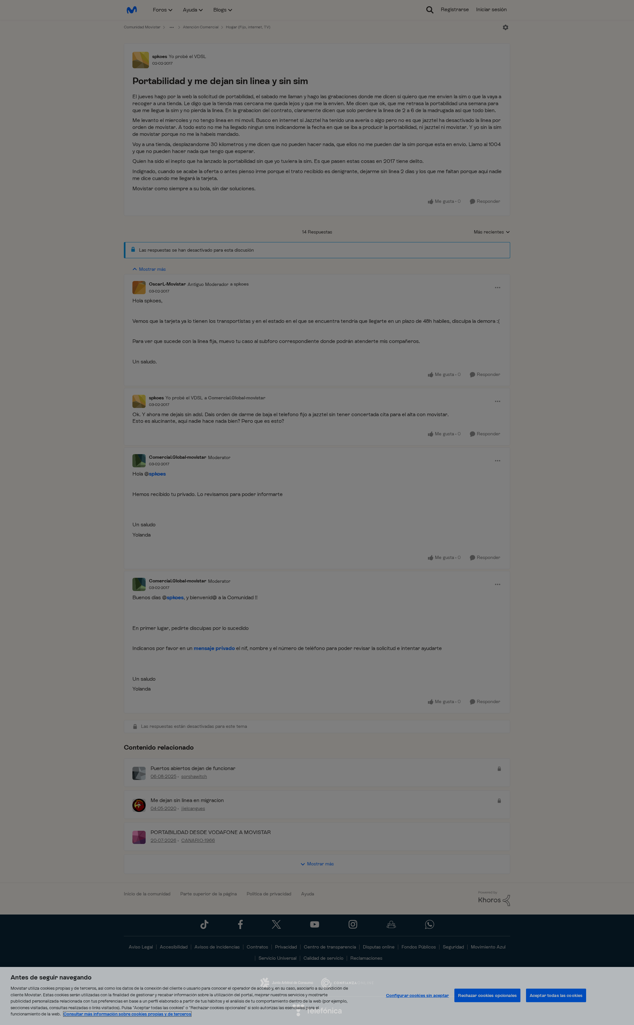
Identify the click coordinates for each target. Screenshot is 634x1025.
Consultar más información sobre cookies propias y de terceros (127, 1013)
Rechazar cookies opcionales (487, 995)
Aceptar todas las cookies (556, 995)
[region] (317, 996)
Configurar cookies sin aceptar (417, 995)
